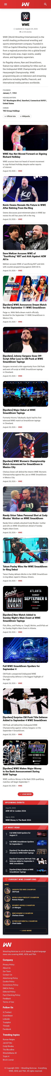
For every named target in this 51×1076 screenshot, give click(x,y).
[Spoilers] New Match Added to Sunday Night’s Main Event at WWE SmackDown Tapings (21, 617)
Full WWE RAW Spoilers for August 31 (20, 834)
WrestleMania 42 (10, 1053)
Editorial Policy (9, 992)
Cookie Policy (8, 981)
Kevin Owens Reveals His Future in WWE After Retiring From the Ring (24, 206)
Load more (27, 794)
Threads (6, 1026)
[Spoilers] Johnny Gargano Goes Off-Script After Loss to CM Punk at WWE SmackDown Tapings (23, 358)
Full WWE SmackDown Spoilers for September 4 (22, 843)
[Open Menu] (5, 4)
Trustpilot (7, 1022)
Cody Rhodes (8, 1046)
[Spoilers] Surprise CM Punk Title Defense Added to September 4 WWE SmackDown (25, 719)
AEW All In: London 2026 (16, 811)
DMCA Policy (8, 988)
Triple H (6, 1056)
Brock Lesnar (8, 1060)
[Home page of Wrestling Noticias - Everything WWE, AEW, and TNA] (25, 4)
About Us (7, 968)
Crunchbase (8, 1016)
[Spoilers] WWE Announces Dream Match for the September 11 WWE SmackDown (25, 306)
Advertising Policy (10, 978)
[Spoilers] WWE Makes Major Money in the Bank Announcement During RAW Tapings (22, 771)
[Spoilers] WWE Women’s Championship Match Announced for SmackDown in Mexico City (24, 464)
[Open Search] (45, 4)
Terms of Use (8, 1002)
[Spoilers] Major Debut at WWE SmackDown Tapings (19, 411)
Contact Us (7, 975)
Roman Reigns (9, 1039)
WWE (20, 171)
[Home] (7, 945)
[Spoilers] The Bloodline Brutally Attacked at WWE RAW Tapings (22, 851)
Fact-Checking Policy (11, 995)
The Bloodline (8, 1050)
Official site (11, 116)
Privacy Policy (8, 964)
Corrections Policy (10, 985)
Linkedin (6, 1019)
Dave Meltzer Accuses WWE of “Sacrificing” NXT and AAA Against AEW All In (24, 256)
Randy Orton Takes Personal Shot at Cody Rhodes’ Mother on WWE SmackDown (25, 517)
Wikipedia (26, 116)
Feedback (7, 998)
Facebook (7, 1029)
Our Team (7, 971)
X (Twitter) (7, 1012)
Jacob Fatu (7, 1043)
